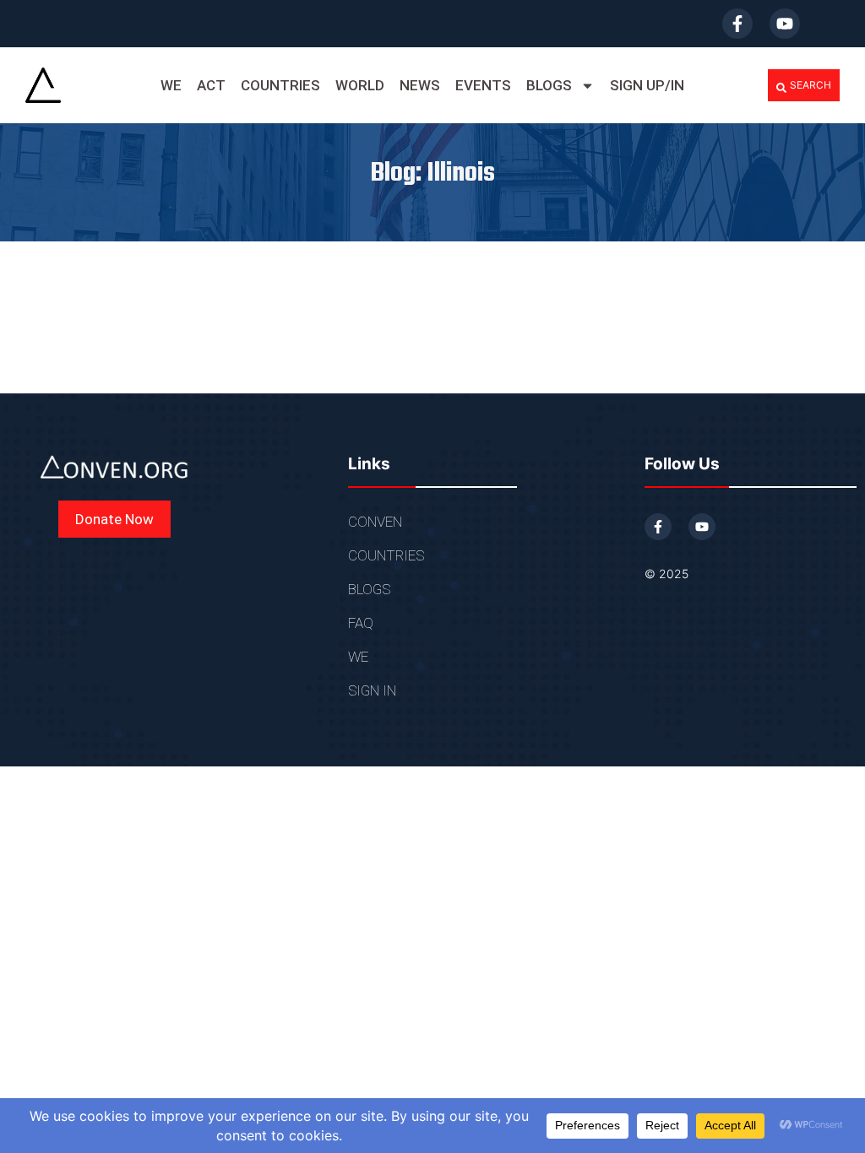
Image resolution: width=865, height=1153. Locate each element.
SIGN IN (372, 690)
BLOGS (549, 85)
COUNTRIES (280, 85)
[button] (804, 85)
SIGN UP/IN (647, 85)
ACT (211, 85)
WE (171, 85)
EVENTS (483, 85)
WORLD (359, 85)
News (420, 85)
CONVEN (375, 521)
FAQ (360, 622)
